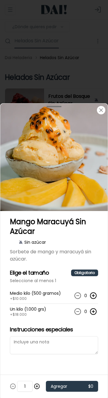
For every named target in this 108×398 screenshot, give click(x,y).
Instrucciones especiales (41, 329)
